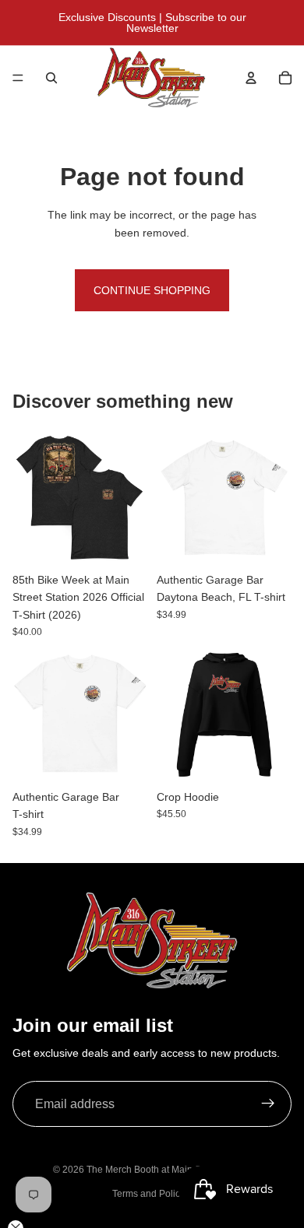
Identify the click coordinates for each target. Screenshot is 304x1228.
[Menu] (18, 78)
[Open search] (51, 78)
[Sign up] (268, 1104)
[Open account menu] (251, 78)
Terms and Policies (152, 1193)
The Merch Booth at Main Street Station (169, 1169)
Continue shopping (152, 290)
